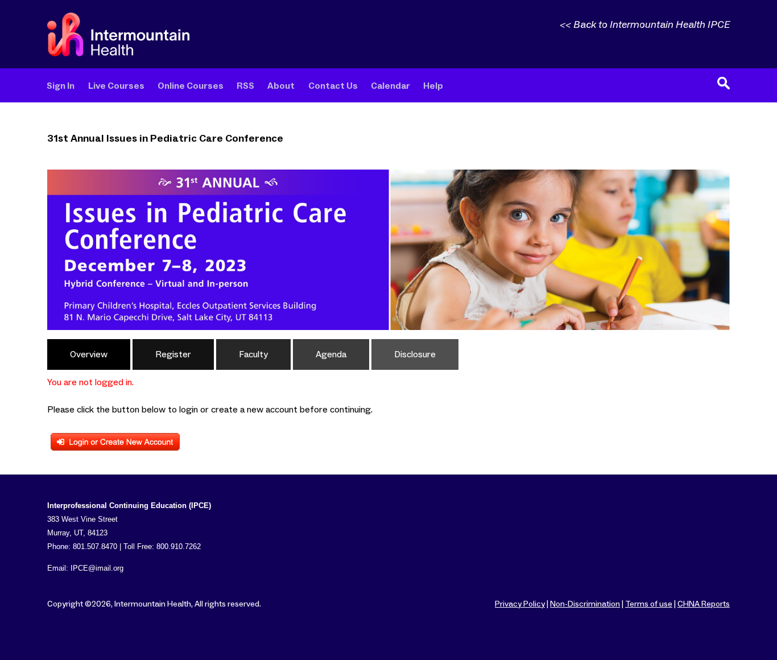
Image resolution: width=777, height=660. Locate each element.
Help (433, 86)
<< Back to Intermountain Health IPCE (645, 25)
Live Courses (116, 86)
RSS (245, 86)
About (281, 86)
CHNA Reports (703, 604)
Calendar (390, 86)
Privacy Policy (520, 604)
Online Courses (191, 86)
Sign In (61, 86)
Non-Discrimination (585, 604)
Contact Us (333, 86)
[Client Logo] (118, 53)
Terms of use (648, 604)
